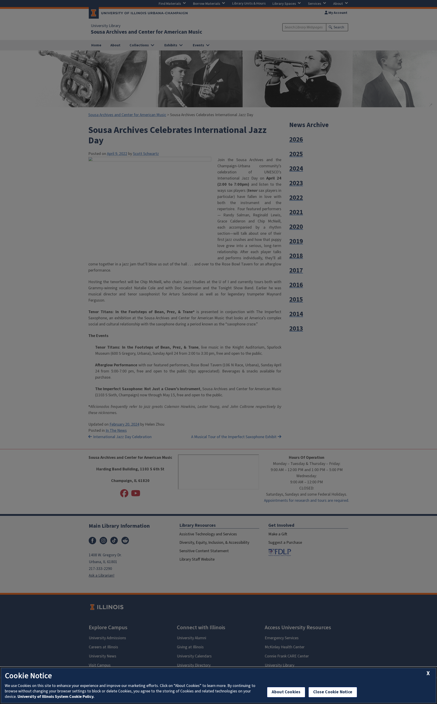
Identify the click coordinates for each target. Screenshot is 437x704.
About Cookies (286, 692)
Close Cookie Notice (332, 692)
